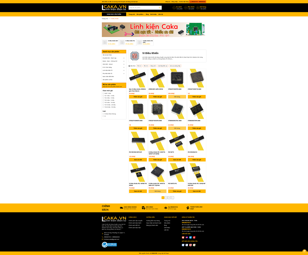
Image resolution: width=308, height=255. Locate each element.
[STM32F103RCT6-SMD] (196, 78)
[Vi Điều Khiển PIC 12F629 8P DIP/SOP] (196, 172)
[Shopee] (183, 237)
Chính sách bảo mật (135, 227)
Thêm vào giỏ (138, 97)
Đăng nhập (175, 1)
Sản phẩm (140, 14)
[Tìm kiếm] (159, 7)
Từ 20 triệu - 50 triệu (110, 107)
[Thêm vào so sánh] (145, 73)
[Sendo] (194, 237)
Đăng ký (167, 1)
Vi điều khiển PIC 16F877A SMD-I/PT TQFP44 (157, 184)
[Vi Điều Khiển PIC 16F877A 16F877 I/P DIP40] (157, 141)
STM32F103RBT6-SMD (136, 120)
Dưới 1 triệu (108, 93)
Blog (147, 14)
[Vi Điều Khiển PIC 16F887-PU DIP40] (138, 172)
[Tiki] (190, 237)
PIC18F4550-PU (192, 152)
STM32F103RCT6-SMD (194, 89)
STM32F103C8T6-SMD (155, 120)
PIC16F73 (171, 152)
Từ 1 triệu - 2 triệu (109, 95)
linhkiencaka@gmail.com (111, 239)
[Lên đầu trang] (304, 247)
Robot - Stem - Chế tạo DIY (110, 61)
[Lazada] (187, 237)
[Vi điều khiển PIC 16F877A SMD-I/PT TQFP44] (157, 172)
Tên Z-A (146, 66)
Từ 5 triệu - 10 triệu (110, 102)
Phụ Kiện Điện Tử (107, 73)
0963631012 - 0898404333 (198, 1)
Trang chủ (132, 14)
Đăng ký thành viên (152, 225)
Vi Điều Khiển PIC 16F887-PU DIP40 (138, 184)
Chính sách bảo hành (135, 223)
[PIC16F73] (177, 141)
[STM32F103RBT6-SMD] (138, 109)
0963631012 (186, 222)
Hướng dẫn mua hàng (153, 221)
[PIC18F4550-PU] (196, 141)
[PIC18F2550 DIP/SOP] (138, 141)
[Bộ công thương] (109, 244)
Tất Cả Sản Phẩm (107, 55)
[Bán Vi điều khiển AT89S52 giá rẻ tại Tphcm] (138, 78)
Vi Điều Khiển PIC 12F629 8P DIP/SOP (196, 184)
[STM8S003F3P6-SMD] (196, 109)
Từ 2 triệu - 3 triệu (109, 98)
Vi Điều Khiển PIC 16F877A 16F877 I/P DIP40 (157, 153)
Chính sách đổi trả (134, 225)
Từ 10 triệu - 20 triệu (110, 105)
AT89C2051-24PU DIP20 (156, 89)
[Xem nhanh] (145, 76)
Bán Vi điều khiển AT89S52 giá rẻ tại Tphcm (137, 90)
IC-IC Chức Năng (107, 67)
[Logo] (114, 7)
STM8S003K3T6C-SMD (175, 120)
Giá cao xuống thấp (175, 66)
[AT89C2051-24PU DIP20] (157, 78)
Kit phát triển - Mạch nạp (109, 58)
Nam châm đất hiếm (108, 76)
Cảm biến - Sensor (108, 64)
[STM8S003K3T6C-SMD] (177, 109)
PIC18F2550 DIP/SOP (135, 152)
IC (105, 116)
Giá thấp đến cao (162, 66)
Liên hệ (160, 14)
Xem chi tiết (138, 160)
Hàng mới (153, 66)
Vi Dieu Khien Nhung (110, 114)
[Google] (194, 245)
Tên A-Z (139, 66)
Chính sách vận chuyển (135, 221)
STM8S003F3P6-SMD (194, 120)
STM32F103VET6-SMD (174, 89)
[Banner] (154, 29)
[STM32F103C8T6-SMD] (157, 109)
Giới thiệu (153, 14)
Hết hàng (177, 97)
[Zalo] (183, 245)
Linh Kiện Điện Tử (107, 70)
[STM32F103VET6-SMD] (177, 78)
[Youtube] (190, 245)
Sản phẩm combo (107, 79)
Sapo (167, 253)
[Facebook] (187, 245)
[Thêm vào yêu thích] (145, 71)
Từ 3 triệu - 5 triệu (109, 100)
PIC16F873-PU (172, 183)
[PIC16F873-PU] (177, 172)
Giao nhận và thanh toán (153, 223)
